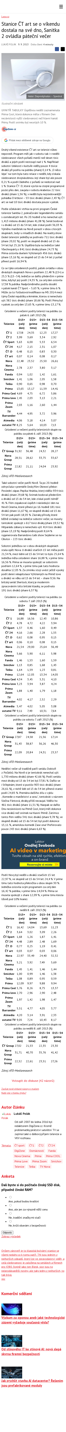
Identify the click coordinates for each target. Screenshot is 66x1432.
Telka (32, 1166)
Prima (38, 1156)
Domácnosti (36, 1150)
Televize (19, 1166)
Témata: (6, 1145)
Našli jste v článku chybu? (13, 1092)
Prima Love (21, 1161)
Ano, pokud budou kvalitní (23, 1201)
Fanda (52, 1150)
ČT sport (19, 1145)
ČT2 (41, 1145)
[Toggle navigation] (61, 7)
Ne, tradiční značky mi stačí (24, 1217)
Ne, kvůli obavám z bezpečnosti (27, 1225)
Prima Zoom (39, 1161)
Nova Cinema (22, 1156)
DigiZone (19, 1150)
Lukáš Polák (8, 44)
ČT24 (51, 1145)
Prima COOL (53, 1156)
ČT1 (31, 1145)
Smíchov (56, 1161)
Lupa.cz (5, 16)
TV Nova (45, 1166)
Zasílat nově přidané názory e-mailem (20, 1088)
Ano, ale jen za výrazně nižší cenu (28, 1209)
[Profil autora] (6, 1117)
